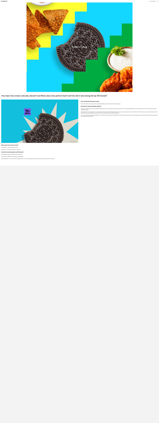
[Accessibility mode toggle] (149, 1)
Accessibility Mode (153, 1)
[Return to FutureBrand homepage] (4, 1)
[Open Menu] (157, 1)
